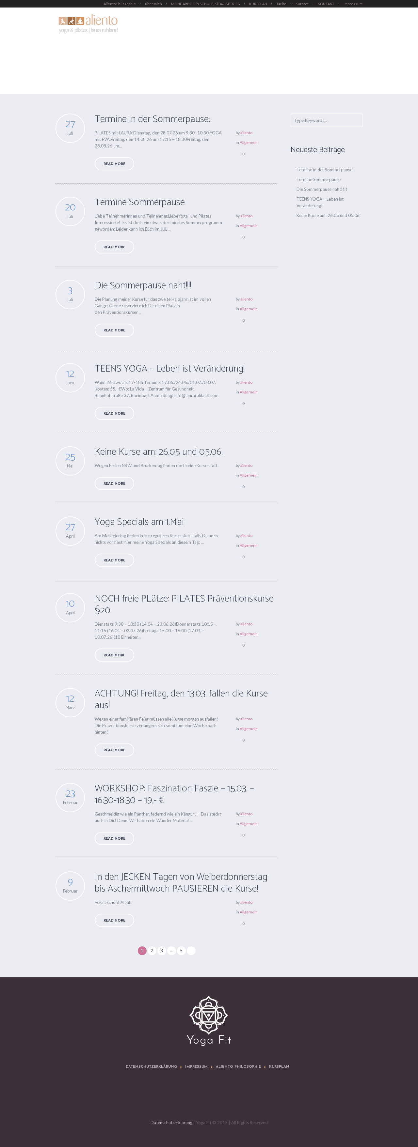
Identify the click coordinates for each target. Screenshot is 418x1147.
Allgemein (249, 142)
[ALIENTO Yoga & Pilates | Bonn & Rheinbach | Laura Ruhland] (209, 1021)
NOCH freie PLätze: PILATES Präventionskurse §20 (184, 605)
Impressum (196, 1067)
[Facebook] (210, 1098)
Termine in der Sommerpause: (152, 119)
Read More (114, 164)
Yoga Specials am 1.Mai (139, 522)
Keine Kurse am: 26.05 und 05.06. (159, 452)
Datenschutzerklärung (151, 1067)
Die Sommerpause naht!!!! (143, 286)
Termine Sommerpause (140, 202)
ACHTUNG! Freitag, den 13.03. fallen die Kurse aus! (181, 699)
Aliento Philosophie (238, 1067)
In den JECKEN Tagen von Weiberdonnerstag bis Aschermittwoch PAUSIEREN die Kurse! (181, 883)
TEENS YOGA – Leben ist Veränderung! (170, 369)
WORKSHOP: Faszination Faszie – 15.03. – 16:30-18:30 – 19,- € (174, 794)
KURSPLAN (279, 1067)
